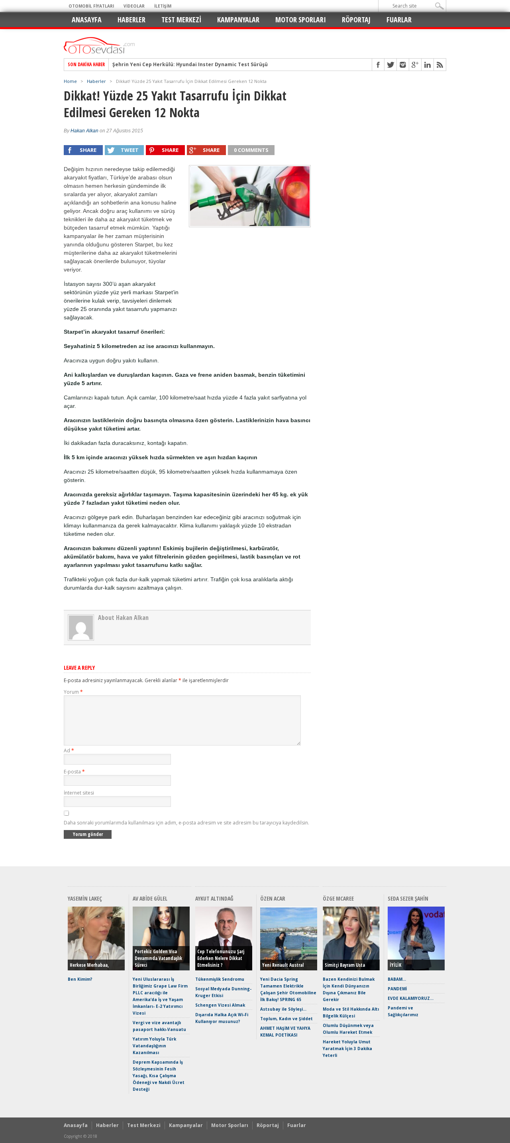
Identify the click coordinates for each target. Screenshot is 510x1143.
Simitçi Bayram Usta (345, 965)
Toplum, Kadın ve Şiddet (286, 1018)
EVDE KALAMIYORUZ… (411, 998)
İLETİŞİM (162, 6)
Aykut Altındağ (214, 898)
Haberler (131, 19)
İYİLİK (395, 965)
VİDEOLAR (134, 6)
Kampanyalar (238, 19)
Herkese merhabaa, (89, 965)
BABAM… (397, 979)
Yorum (73, 692)
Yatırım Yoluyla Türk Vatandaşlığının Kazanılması (154, 1045)
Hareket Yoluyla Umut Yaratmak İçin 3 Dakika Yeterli (347, 1048)
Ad (69, 750)
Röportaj (356, 19)
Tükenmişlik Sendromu (219, 979)
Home (70, 81)
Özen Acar (272, 898)
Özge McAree (338, 898)
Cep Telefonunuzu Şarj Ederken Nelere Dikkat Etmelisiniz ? (220, 958)
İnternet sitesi (79, 792)
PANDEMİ (397, 989)
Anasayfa (87, 19)
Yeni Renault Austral (283, 965)
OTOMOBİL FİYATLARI (91, 6)
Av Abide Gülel (150, 898)
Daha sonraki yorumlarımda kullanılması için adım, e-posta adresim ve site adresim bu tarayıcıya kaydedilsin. (186, 822)
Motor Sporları (300, 19)
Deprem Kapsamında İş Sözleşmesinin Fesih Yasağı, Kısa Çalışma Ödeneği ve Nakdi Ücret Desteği (158, 1075)
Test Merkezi (181, 19)
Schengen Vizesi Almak (220, 1005)
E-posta (74, 771)
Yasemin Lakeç (85, 898)
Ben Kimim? (80, 979)
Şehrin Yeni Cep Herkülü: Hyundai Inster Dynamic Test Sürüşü (190, 64)
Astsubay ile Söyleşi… (283, 1009)
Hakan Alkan (84, 131)
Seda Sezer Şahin (408, 898)
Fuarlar (399, 19)
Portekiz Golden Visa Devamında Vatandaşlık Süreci (158, 958)
